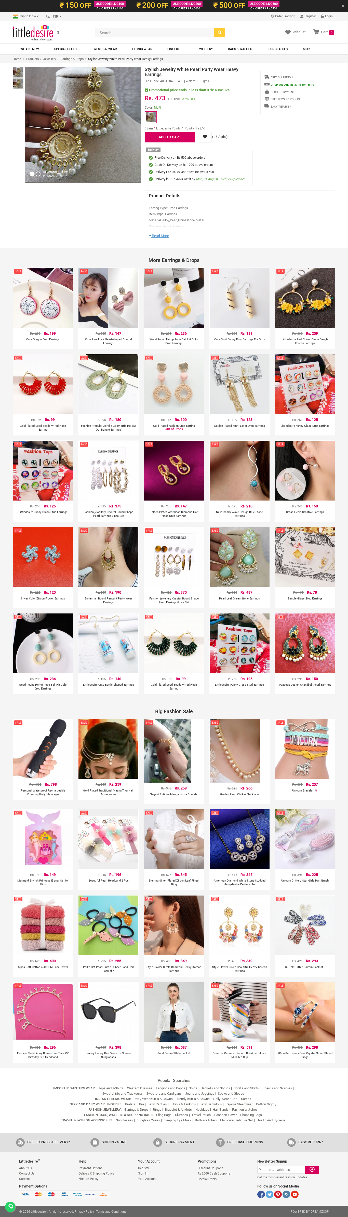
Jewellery (204, 49)
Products (32, 59)
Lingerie (173, 49)
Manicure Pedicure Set (236, 1120)
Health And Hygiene (271, 1120)
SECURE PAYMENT (283, 92)
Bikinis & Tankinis (183, 1104)
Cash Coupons (214, 1173)
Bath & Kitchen (206, 1120)
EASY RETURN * (281, 106)
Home (17, 59)
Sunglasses (278, 49)
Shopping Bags (251, 1114)
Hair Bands (221, 1109)
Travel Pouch (201, 1114)
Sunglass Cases (148, 1120)
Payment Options (90, 1168)
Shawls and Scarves (277, 1088)
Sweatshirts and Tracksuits (122, 1093)
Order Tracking (284, 16)
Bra (141, 1104)
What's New (29, 49)
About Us (25, 1168)
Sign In (143, 1173)
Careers (24, 1179)
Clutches (181, 1114)
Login (328, 16)
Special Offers (66, 49)
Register (310, 16)
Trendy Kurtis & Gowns (193, 1098)
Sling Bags (163, 1114)
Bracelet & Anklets (178, 1109)
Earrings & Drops (72, 59)
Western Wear (105, 49)
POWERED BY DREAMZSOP (310, 1211)
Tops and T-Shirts (111, 1088)
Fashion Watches (245, 1109)
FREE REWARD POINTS (285, 99)
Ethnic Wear (142, 49)
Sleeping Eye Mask (177, 1120)
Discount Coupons (210, 1168)
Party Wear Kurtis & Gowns (153, 1098)
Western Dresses (139, 1088)
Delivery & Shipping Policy (96, 1173)
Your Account (147, 1179)
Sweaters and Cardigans (164, 1093)
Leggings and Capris (170, 1088)
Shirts (193, 1088)
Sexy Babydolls (210, 1104)
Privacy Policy (84, 1211)
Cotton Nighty (266, 1104)
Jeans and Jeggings (199, 1093)
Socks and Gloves (231, 1093)
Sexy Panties (157, 1104)
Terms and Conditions (111, 1211)
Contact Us (26, 1173)
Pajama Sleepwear (238, 1104)
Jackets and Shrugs (215, 1088)
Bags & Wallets (240, 49)
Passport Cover (225, 1114)
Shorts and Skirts (246, 1088)
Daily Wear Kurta (225, 1098)
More (307, 49)
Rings (157, 1109)
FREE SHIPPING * (282, 77)
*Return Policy (88, 1179)
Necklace (202, 1109)
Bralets (130, 1104)
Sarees (246, 1098)
